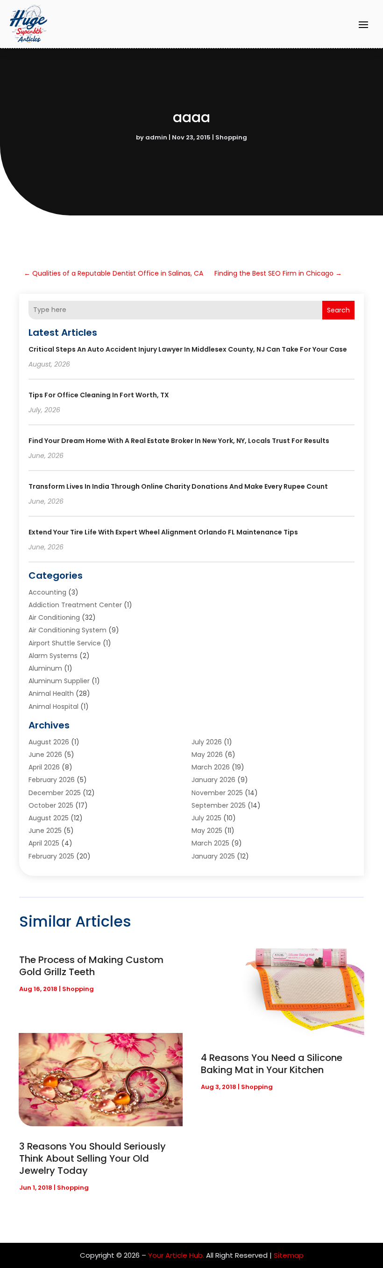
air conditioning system (67, 630)
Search (338, 310)
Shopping (231, 137)
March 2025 (210, 843)
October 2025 (50, 805)
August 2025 (48, 818)
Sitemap (289, 1255)
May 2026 (207, 754)
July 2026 (207, 742)
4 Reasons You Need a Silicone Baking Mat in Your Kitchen (271, 1063)
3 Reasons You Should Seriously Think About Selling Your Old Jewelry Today (92, 1158)
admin (156, 137)
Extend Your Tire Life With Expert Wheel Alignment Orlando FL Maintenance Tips (163, 532)
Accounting (47, 592)
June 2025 (45, 830)
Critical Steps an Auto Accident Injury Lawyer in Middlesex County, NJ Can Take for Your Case (187, 349)
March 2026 (211, 767)
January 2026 (213, 779)
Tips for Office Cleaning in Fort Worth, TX (98, 395)
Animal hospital (53, 706)
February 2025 (51, 856)
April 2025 (43, 843)
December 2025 (54, 792)
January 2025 (213, 856)
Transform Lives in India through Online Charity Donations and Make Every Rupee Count (178, 486)
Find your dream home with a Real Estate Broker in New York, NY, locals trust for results (178, 440)
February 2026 (51, 779)
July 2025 (206, 818)
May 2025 (207, 830)
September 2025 (219, 805)
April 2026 (44, 767)
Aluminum (45, 668)
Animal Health (51, 693)
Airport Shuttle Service (64, 643)
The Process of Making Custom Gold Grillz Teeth (91, 965)
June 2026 (45, 754)
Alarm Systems (53, 655)
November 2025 (217, 792)
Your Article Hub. (176, 1255)
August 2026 (48, 742)
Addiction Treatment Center (75, 605)
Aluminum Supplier (59, 681)
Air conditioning (54, 617)
